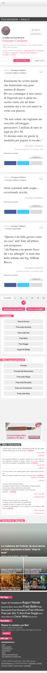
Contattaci (27, 665)
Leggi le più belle (21, 61)
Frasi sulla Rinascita (23, 382)
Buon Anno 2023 (15, 607)
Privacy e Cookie (7, 665)
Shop (4, 653)
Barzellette (17, 229)
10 (21, 297)
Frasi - (23, 2)
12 (32, 297)
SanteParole (6, 651)
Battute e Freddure (19, 73)
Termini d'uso (18, 665)
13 (38, 297)
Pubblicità (32, 663)
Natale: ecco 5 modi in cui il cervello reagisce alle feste (10, 588)
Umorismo (9, 73)
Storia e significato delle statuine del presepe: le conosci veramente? (33, 571)
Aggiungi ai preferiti (41, 71)
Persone (41, 455)
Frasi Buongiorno (20, 609)
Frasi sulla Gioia (23, 393)
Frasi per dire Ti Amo (13, 613)
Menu (3, 3)
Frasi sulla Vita (23, 332)
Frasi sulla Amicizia (23, 327)
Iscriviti (6, 633)
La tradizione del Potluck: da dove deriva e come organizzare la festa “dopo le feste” (23, 549)
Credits (38, 663)
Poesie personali (39, 497)
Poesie (6, 53)
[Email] (36, 163)
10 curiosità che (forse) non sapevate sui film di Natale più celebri (35, 587)
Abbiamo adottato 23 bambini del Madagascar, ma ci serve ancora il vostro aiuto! (11, 571)
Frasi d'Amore (36, 610)
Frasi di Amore (23, 321)
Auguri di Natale (23, 349)
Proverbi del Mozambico (23, 371)
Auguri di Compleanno (11, 602)
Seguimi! (37, 30)
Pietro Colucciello (39, 494)
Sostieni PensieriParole (23, 411)
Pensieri (23, 365)
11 (27, 297)
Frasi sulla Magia (23, 376)
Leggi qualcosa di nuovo (14, 309)
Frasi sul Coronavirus (23, 388)
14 (43, 297)
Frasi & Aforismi (29, 50)
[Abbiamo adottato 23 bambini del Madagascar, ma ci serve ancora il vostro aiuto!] (11, 565)
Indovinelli (40, 50)
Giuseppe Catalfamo (15, 40)
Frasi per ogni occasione (28, 53)
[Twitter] (23, 163)
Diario (14, 55)
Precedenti (8, 298)
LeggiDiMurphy (7, 649)
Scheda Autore (36, 34)
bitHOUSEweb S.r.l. (7, 663)
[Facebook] (10, 163)
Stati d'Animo (32, 617)
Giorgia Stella (40, 453)
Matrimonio (10, 617)
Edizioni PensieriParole (10, 654)
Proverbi (5, 55)
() (23, 449)
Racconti (14, 53)
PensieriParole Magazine (13, 520)
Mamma (42, 468)
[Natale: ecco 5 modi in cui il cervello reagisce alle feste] (11, 582)
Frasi (3, 645)
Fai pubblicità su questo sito (11, 656)
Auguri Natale (31, 602)
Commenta (36, 157)
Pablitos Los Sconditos (37, 477)
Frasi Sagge (23, 343)
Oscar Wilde (21, 616)
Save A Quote (6, 647)
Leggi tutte (39, 61)
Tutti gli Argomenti (35, 309)
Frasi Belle (23, 338)
